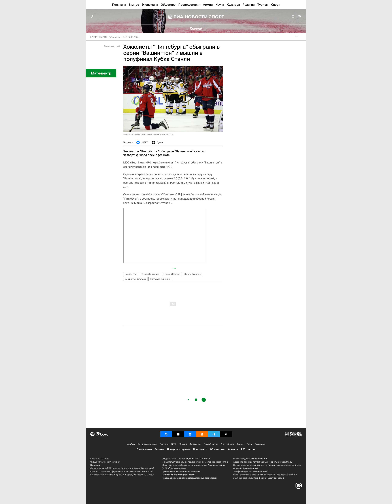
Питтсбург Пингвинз (160, 279)
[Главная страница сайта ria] (185, 16)
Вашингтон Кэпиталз (135, 279)
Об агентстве (217, 449)
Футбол (131, 444)
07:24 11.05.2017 (98, 37)
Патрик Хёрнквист (150, 274)
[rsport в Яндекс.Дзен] (178, 434)
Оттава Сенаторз (192, 274)
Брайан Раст (131, 274)
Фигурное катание (147, 444)
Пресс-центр (200, 449)
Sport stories (227, 444)
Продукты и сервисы (178, 449)
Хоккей (183, 444)
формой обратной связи (245, 468)
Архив (251, 449)
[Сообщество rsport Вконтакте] (190, 434)
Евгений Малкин (172, 274)
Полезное (260, 444)
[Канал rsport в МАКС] (166, 434)
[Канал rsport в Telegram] (214, 434)
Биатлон (164, 444)
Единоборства (211, 444)
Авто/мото (195, 444)
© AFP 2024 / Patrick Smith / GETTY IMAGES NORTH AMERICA (148, 134)
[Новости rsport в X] (226, 434)
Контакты (233, 449)
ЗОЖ (173, 444)
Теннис (240, 444)
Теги (249, 444)
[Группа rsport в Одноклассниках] (202, 434)
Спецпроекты (144, 449)
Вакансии (95, 465)
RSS (243, 449)
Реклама (159, 449)
